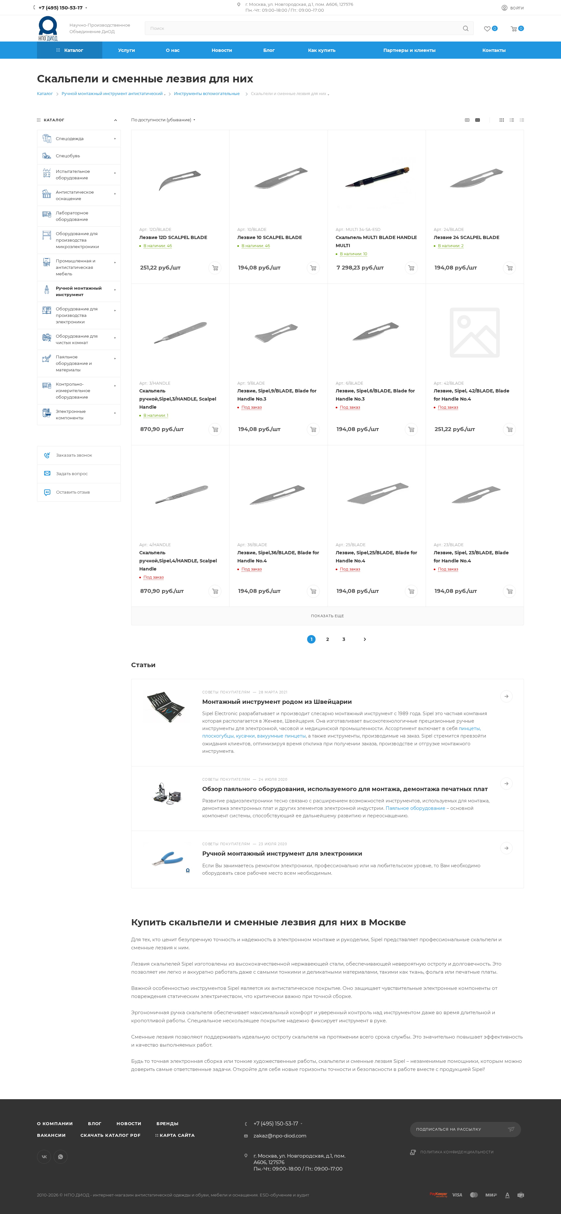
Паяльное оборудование (415, 808)
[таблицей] (521, 119)
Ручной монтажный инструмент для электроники (282, 853)
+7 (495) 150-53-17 (60, 8)
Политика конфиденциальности (457, 1152)
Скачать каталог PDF (110, 1135)
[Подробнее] (506, 696)
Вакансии (51, 1135)
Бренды (167, 1123)
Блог (95, 1123)
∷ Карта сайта (175, 1135)
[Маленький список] (467, 119)
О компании (55, 1123)
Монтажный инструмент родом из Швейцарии (277, 701)
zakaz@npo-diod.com (280, 1136)
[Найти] (466, 28)
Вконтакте (44, 1157)
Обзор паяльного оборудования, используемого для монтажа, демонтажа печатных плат (345, 789)
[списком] (511, 119)
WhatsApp (61, 1157)
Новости (129, 1123)
